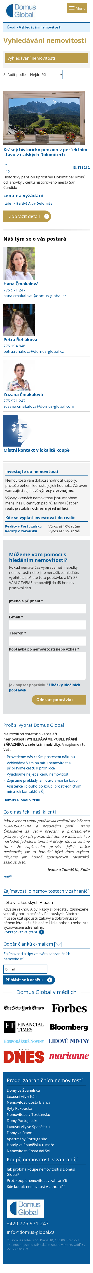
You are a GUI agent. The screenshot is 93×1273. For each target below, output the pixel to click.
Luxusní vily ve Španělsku (28, 1126)
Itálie (7, 203)
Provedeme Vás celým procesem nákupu (41, 756)
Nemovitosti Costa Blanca (28, 1102)
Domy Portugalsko (23, 1120)
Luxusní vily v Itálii (22, 1096)
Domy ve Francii (20, 1132)
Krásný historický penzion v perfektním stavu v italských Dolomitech (45, 152)
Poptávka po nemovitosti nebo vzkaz (44, 649)
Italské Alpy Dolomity (34, 203)
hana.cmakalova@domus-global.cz (34, 295)
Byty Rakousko (19, 1108)
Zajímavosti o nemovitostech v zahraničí (45, 891)
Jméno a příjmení (26, 601)
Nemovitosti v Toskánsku (28, 1114)
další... (8, 876)
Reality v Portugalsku (23, 526)
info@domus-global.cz (30, 1232)
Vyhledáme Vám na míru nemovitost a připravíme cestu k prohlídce (39, 765)
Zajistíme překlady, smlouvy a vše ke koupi (43, 780)
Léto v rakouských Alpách (28, 902)
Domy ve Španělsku (23, 1090)
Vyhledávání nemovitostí (31, 58)
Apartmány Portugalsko (27, 1138)
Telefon (17, 633)
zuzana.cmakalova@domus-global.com (38, 406)
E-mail (16, 617)
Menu (81, 8)
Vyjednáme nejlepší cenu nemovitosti (38, 774)
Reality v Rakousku (21, 531)
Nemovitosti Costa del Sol (28, 1150)
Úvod (11, 27)
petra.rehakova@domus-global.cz (33, 351)
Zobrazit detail (24, 216)
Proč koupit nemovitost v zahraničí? (37, 1180)
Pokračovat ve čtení (20, 932)
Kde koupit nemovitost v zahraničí (35, 1186)
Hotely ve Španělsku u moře (30, 1144)
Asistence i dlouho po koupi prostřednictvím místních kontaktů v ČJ (44, 789)
